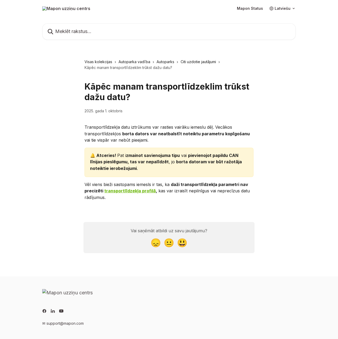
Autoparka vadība (134, 61)
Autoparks (165, 61)
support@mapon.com (65, 323)
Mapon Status (250, 8)
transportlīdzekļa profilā (130, 190)
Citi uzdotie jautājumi (198, 61)
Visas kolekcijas (98, 61)
